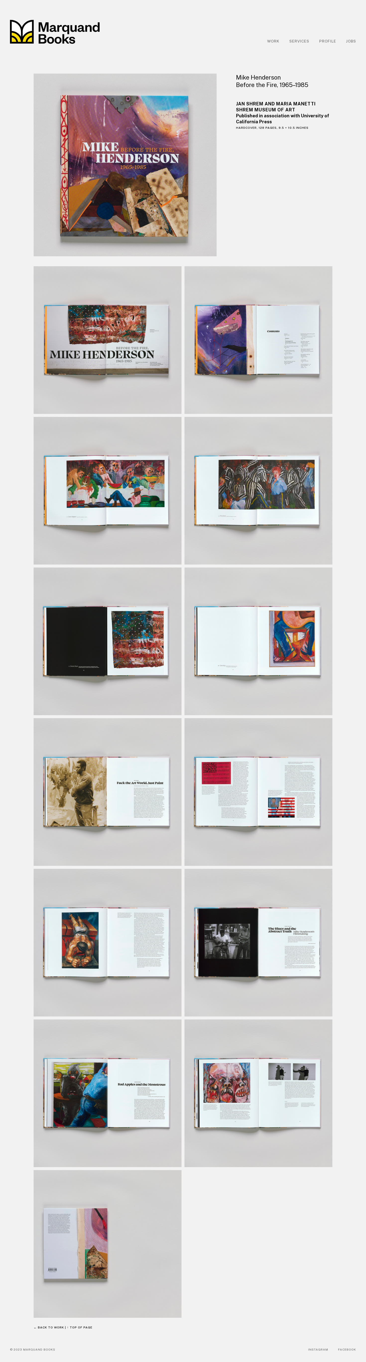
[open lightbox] (130, 165)
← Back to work (49, 1327)
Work (273, 41)
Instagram (318, 1349)
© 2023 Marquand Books (32, 1349)
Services (299, 41)
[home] (55, 32)
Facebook (347, 1349)
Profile (327, 41)
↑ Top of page (79, 1327)
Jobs (351, 41)
